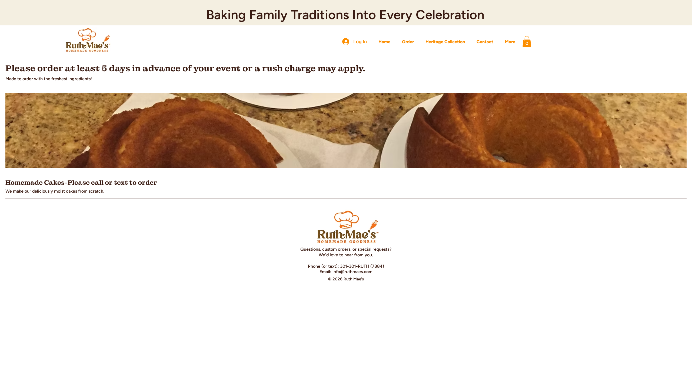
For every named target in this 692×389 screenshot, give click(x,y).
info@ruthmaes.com (352, 271)
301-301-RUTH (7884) (362, 266)
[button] (526, 41)
